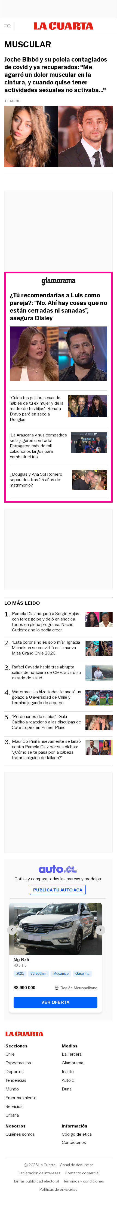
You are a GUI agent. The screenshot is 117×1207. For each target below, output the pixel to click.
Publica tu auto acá (57, 890)
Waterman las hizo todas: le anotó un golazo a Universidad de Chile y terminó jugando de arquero (46, 697)
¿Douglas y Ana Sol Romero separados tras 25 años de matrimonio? (36, 480)
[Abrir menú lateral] (9, 26)
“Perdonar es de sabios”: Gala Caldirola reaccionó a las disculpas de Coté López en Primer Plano (46, 722)
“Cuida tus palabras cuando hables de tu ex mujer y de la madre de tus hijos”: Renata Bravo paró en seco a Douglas (36, 408)
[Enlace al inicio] (58, 282)
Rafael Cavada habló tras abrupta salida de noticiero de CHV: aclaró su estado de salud (46, 672)
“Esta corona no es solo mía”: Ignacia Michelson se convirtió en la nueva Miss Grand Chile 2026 (46, 648)
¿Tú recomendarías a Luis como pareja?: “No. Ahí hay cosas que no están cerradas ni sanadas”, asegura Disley (58, 307)
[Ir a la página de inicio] (64, 26)
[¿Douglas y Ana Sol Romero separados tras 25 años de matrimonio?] (89, 480)
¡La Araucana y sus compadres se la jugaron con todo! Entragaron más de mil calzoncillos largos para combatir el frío (38, 446)
